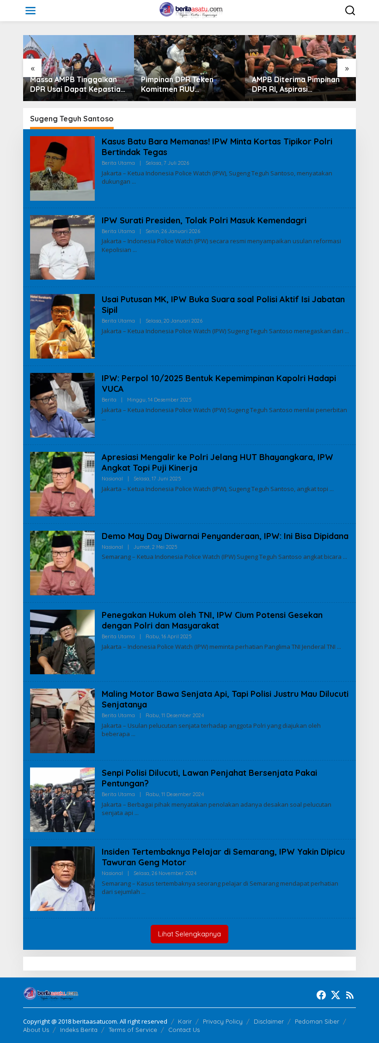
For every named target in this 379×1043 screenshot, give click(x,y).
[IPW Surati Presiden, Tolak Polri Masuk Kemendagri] (135, 250)
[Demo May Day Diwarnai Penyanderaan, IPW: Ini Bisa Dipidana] (345, 557)
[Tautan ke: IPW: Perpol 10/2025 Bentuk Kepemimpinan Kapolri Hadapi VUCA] (62, 404)
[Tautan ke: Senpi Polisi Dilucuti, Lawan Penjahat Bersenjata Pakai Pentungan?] (62, 798)
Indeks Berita (79, 1029)
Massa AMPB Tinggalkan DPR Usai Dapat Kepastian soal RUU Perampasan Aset (77, 84)
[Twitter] (336, 995)
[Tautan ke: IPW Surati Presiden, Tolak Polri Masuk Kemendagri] (62, 246)
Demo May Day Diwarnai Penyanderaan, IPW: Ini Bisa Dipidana (225, 536)
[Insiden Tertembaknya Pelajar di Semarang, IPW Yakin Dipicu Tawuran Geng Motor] (143, 892)
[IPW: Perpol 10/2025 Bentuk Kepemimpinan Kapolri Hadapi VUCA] (104, 418)
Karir (185, 1021)
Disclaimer (269, 1021)
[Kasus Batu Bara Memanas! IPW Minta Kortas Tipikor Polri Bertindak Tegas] (134, 182)
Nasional (112, 478)
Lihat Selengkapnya (189, 933)
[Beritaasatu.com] (192, 10)
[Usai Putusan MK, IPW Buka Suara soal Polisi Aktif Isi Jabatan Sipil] (347, 331)
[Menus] (30, 10)
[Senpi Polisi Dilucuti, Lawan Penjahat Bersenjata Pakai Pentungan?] (136, 813)
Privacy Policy (223, 1021)
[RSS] (350, 995)
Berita (109, 399)
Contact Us (184, 1029)
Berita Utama (118, 163)
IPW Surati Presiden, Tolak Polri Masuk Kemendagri (204, 220)
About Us (36, 1029)
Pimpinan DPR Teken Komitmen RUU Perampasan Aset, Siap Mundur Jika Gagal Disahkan (182, 84)
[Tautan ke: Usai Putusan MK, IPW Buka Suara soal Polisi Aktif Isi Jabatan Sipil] (62, 325)
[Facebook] (321, 995)
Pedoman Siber (317, 1021)
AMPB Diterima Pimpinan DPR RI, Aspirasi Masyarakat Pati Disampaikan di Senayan (296, 84)
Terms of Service (133, 1029)
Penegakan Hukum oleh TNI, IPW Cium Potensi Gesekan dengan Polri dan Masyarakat (212, 620)
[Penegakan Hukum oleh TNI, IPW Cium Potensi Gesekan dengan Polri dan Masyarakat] (339, 647)
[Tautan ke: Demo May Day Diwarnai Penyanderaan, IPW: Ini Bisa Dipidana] (62, 561)
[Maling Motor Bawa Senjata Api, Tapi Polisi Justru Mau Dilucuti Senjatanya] (133, 734)
